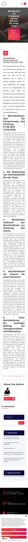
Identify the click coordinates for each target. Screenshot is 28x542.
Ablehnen (14, 533)
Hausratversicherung (9, 448)
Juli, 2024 (5, 53)
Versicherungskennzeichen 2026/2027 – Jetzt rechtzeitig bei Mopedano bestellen (14, 459)
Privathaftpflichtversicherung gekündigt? (11, 443)
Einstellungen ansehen (13, 537)
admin (6, 395)
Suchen (10, 417)
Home (14, 30)
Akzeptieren (14, 529)
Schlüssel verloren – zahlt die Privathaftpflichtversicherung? (11, 437)
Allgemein (13, 32)
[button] (26, 516)
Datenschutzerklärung (12, 540)
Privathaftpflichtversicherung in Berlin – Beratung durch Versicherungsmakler (14, 453)
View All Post (8, 399)
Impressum (19, 540)
